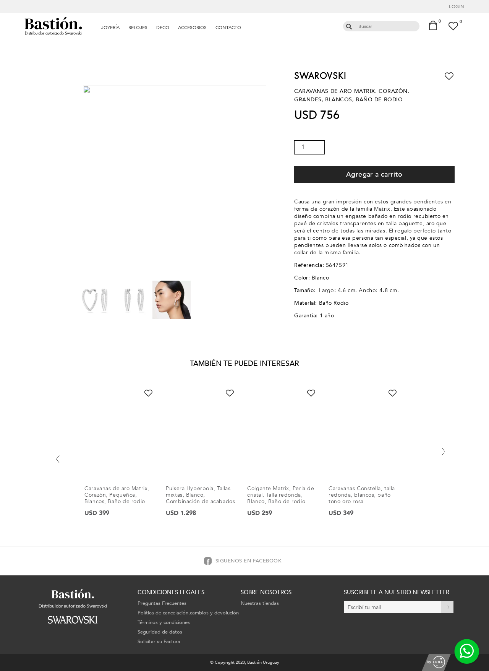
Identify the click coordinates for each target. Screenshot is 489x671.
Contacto (228, 27)
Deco (162, 27)
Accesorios (192, 27)
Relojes (137, 27)
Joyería (110, 27)
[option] (123, 459)
